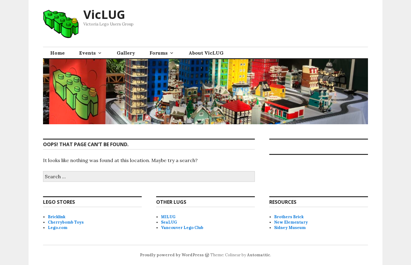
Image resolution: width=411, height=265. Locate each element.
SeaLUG (169, 222)
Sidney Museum (290, 227)
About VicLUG (206, 53)
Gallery (126, 53)
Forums (159, 53)
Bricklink (56, 216)
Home (57, 53)
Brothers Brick (289, 216)
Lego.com (57, 227)
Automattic (258, 254)
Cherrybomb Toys (66, 222)
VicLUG (104, 14)
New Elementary (291, 222)
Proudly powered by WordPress (172, 254)
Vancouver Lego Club (182, 227)
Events (87, 53)
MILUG (168, 216)
